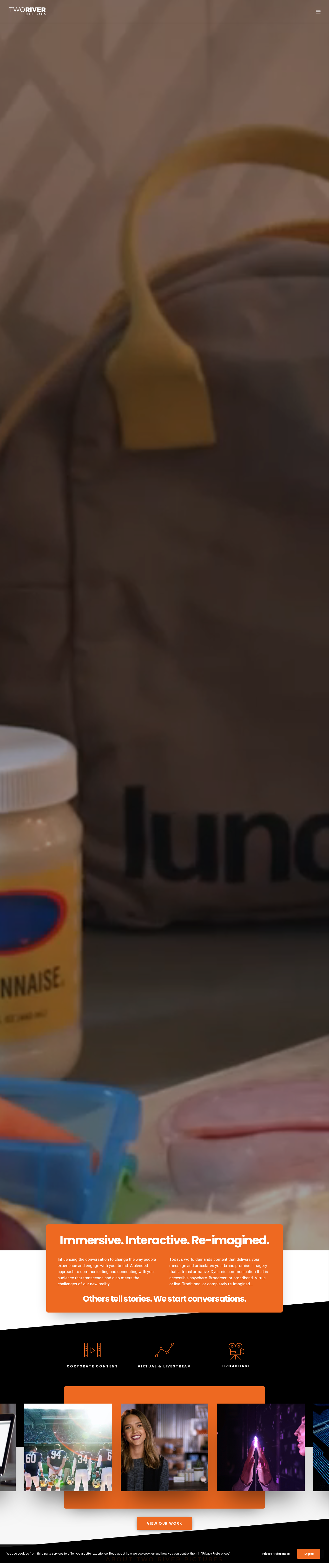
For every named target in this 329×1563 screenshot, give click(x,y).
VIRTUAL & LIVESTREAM (164, 1366)
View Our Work (164, 1523)
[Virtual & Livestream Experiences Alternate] (164, 1355)
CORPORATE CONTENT (92, 1366)
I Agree (309, 1554)
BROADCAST (236, 1366)
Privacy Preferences (276, 1554)
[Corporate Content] (92, 1355)
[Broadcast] (236, 1351)
